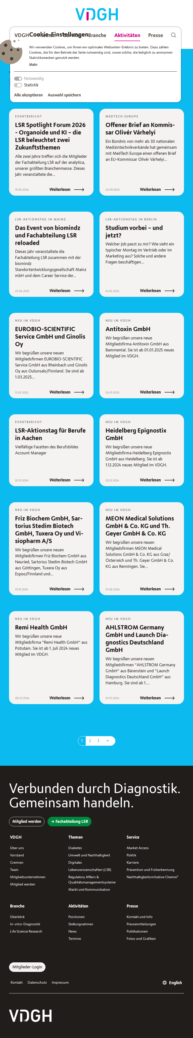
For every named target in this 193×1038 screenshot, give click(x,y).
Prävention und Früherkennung (150, 870)
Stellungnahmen (80, 924)
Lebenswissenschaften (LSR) (89, 870)
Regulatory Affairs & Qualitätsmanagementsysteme (92, 879)
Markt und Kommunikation (89, 889)
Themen (46, 35)
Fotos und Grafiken (141, 939)
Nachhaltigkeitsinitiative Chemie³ (152, 877)
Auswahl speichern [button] (64, 95)
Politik (131, 855)
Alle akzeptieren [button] (28, 95)
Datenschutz (37, 982)
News (72, 931)
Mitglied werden (22, 884)
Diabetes (75, 848)
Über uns (17, 848)
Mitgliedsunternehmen (27, 877)
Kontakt (17, 982)
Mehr (33, 65)
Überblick (17, 917)
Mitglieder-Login (27, 967)
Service (72, 35)
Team (14, 870)
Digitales (75, 862)
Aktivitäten (127, 35)
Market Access (138, 848)
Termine (74, 939)
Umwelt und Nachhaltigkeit (89, 855)
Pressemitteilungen (141, 924)
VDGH (22, 35)
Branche (97, 35)
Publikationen (137, 931)
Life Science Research (26, 931)
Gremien (16, 862)
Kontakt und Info (140, 917)
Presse (155, 35)
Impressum (60, 982)
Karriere (133, 862)
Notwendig (34, 78)
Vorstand (17, 855)
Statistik (31, 85)
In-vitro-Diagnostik (25, 924)
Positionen (76, 917)
